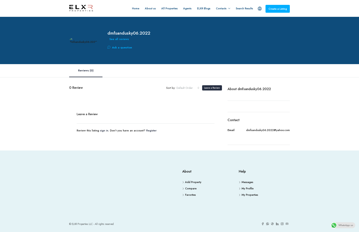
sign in (104, 130)
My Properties (250, 195)
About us (150, 8)
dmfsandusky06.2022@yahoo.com (268, 130)
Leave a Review (212, 88)
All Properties (169, 8)
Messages (247, 182)
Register (151, 130)
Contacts (221, 8)
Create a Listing (278, 9)
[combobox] (188, 88)
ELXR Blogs (203, 8)
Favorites (190, 195)
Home (135, 8)
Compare (191, 188)
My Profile (248, 188)
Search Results (244, 8)
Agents (187, 8)
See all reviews (119, 39)
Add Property (193, 182)
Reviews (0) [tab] (85, 70)
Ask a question (121, 47)
